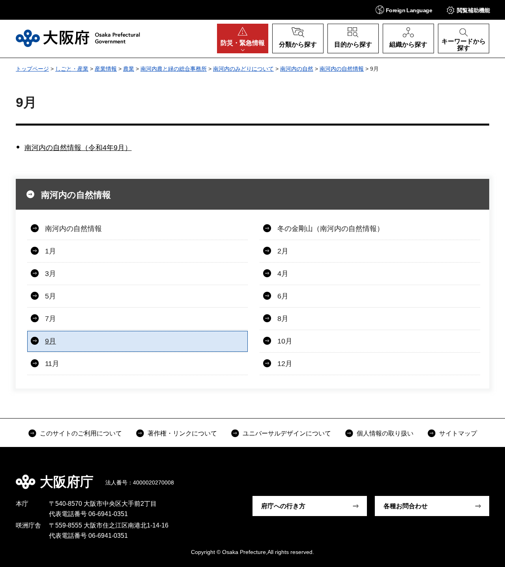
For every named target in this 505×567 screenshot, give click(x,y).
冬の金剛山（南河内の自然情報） (330, 229)
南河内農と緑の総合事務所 (173, 69)
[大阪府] (78, 38)
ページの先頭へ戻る (481, 476)
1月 (50, 251)
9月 (50, 341)
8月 (282, 319)
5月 (50, 296)
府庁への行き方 (283, 506)
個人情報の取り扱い (385, 433)
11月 (52, 364)
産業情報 (106, 69)
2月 (282, 251)
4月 (282, 274)
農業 (128, 69)
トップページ (32, 69)
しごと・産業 (71, 69)
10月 (284, 341)
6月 (282, 296)
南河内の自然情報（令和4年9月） (78, 148)
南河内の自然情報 (342, 69)
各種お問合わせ (405, 506)
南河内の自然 (296, 69)
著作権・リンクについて (182, 433)
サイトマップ (458, 433)
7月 (50, 319)
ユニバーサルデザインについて (287, 433)
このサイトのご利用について (81, 433)
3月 (50, 274)
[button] (404, 10)
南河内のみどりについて (243, 69)
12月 (284, 364)
